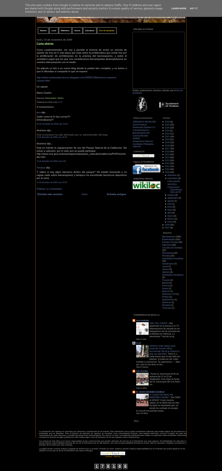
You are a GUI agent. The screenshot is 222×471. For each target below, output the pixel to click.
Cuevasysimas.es (141, 130)
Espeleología (168, 239)
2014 (167, 157)
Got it (194, 8)
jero (39, 112)
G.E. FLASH (142, 371)
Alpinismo (167, 245)
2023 (167, 130)
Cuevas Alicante (140, 135)
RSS (136, 421)
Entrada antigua (116, 194)
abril (169, 213)
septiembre (172, 198)
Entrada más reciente (49, 194)
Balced (165, 283)
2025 (167, 125)
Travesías (166, 308)
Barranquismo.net (141, 133)
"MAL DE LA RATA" (159, 323)
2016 (167, 151)
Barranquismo (50, 98)
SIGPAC (136, 138)
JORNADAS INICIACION (144, 122)
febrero (170, 219)
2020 (167, 139)
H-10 (138, 343)
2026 (167, 122)
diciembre (172, 175)
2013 (167, 160)
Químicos (166, 302)
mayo (170, 210)
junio (169, 207)
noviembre (172, 178)
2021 (167, 136)
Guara (165, 288)
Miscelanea (167, 253)
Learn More (178, 8)
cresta (165, 266)
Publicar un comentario (49, 189)
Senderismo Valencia (143, 141)
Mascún (166, 291)
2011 (167, 166)
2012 (167, 163)
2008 (167, 225)
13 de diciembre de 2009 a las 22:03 (52, 182)
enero (170, 222)
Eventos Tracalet (170, 242)
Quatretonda (168, 299)
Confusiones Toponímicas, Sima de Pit (175, 189)
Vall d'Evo (172, 184)
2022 (167, 133)
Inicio (85, 194)
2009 (167, 172)
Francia (165, 285)
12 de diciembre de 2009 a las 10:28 (52, 137)
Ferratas (166, 256)
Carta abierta (45, 43)
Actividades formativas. (173, 275)
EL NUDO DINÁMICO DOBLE (150, 392)
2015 (167, 154)
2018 (167, 145)
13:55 (60, 102)
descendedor (142, 320)
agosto (170, 201)
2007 (167, 228)
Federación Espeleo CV (144, 127)
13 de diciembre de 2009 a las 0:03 (51, 161)
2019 (167, 142)
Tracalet (166, 280)
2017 (167, 148)
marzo (170, 216)
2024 (167, 127)
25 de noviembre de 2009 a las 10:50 (52, 124)
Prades (165, 297)
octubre (170, 195)
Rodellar (166, 305)
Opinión (60, 98)
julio (169, 204)
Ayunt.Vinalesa (140, 124)
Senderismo (168, 264)
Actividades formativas (172, 258)
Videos (165, 269)
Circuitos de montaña (172, 248)
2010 (167, 169)
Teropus (41, 167)
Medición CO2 (169, 294)
